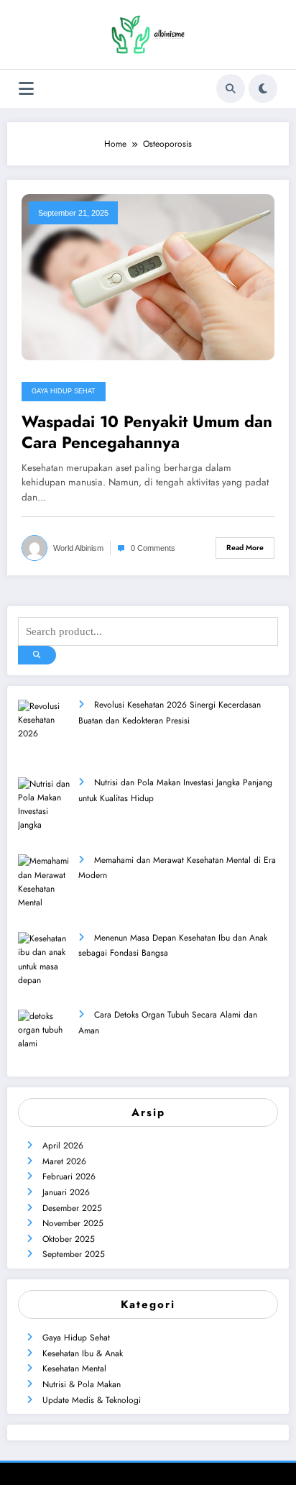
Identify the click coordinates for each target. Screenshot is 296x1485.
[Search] (230, 88)
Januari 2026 (66, 1192)
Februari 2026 (69, 1176)
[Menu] (26, 88)
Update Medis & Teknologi (91, 1400)
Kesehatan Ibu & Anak (82, 1353)
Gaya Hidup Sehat (64, 391)
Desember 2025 (72, 1208)
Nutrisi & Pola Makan (81, 1384)
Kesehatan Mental (74, 1368)
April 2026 (62, 1145)
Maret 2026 (64, 1161)
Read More (245, 547)
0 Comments (153, 548)
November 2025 (72, 1223)
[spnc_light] (263, 88)
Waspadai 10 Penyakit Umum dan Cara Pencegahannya (147, 432)
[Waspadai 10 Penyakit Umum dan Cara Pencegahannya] (148, 276)
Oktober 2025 (68, 1239)
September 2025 (73, 1254)
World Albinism (78, 548)
